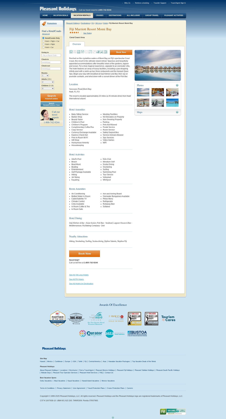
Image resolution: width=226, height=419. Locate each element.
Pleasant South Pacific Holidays (168, 370)
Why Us (127, 3)
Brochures (73, 370)
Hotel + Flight (50, 44)
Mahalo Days (46, 373)
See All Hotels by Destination (81, 284)
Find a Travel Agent (86, 370)
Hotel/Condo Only (52, 38)
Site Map (43, 358)
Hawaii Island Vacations (90, 381)
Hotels (105, 23)
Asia (104, 361)
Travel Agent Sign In (178, 3)
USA (74, 361)
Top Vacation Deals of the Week (144, 361)
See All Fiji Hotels (76, 279)
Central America (95, 361)
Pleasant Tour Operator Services (65, 373)
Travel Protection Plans (96, 388)
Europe (67, 361)
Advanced (46, 34)
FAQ (101, 373)
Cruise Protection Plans (116, 388)
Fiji (92, 23)
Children (48, 85)
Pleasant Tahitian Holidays (144, 370)
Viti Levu (98, 23)
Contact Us (109, 373)
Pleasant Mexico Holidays (105, 370)
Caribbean (59, 361)
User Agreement (79, 388)
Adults (46, 79)
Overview (77, 44)
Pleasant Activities (173, 15)
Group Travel (152, 15)
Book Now (121, 52)
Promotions (52, 23)
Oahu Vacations (46, 381)
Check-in (45, 59)
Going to (45, 52)
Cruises (99, 15)
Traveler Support (160, 3)
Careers (130, 388)
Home (45, 15)
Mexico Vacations (108, 381)
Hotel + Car (49, 47)
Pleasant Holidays (72, 23)
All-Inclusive (133, 15)
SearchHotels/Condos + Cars (51, 104)
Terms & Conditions (47, 388)
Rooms (44, 73)
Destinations (115, 15)
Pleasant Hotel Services (88, 373)
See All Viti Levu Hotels (79, 275)
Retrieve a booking (142, 3)
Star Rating (87, 33)
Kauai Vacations (73, 381)
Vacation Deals (60, 15)
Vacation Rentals (81, 15)
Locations (63, 370)
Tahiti (80, 361)
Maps (139, 112)
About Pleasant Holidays (49, 370)
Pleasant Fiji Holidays (125, 370)
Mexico (50, 361)
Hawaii (42, 361)
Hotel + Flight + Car (52, 41)
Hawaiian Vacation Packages (119, 361)
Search (51, 97)
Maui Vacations (59, 381)
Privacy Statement (64, 388)
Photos (140, 85)
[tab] (158, 85)
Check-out (46, 66)
